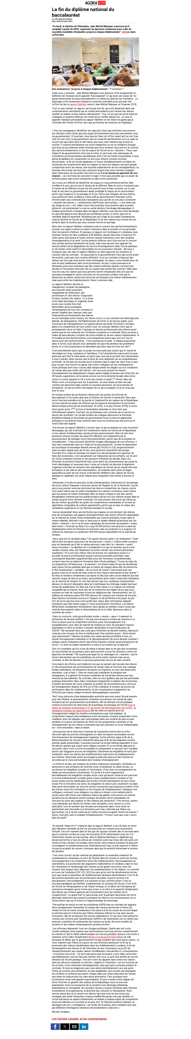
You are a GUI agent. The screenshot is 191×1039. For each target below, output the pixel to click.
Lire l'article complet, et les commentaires (79, 1019)
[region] (116, 298)
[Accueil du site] (95, 5)
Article (126, 32)
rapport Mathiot (78, 104)
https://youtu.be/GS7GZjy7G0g (105, 937)
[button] (55, 1026)
